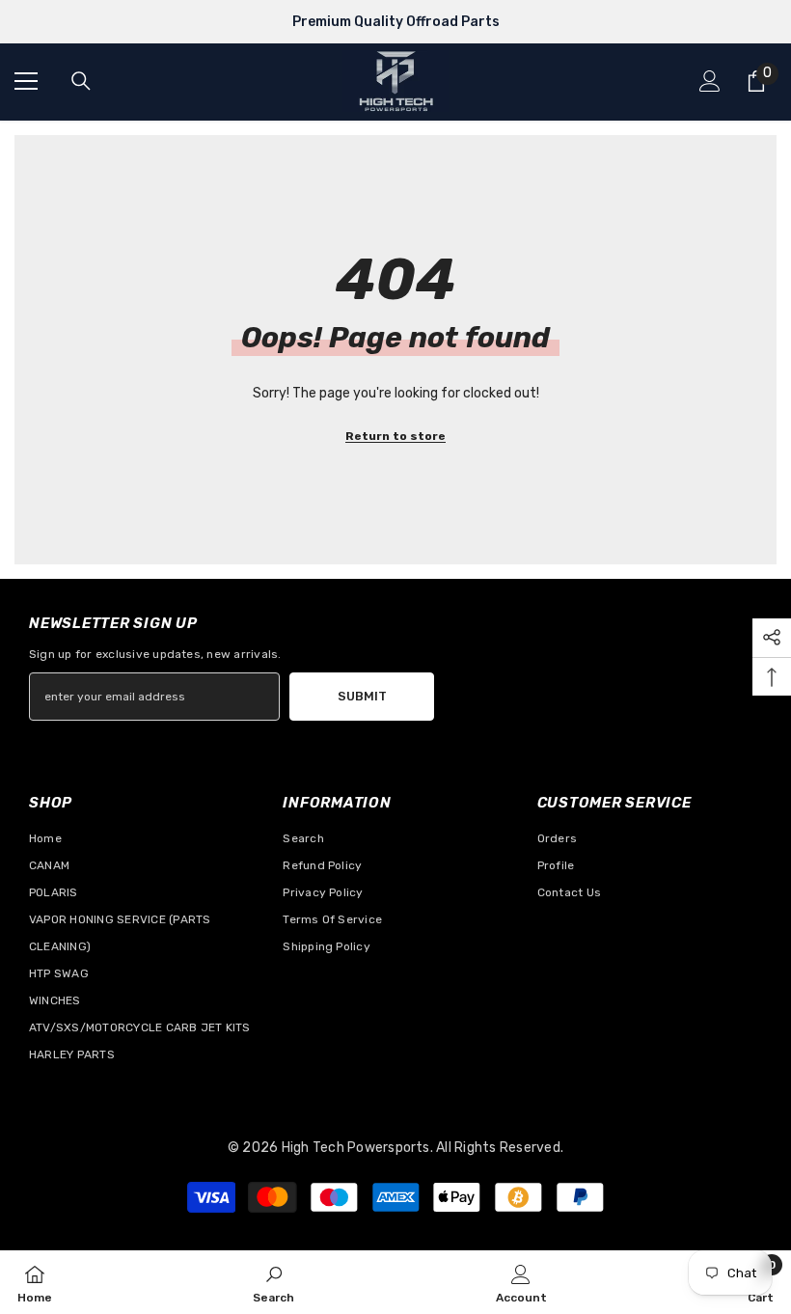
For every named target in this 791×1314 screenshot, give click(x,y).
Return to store (395, 436)
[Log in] (710, 81)
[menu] (26, 81)
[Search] (81, 81)
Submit (362, 696)
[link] (273, 1282)
